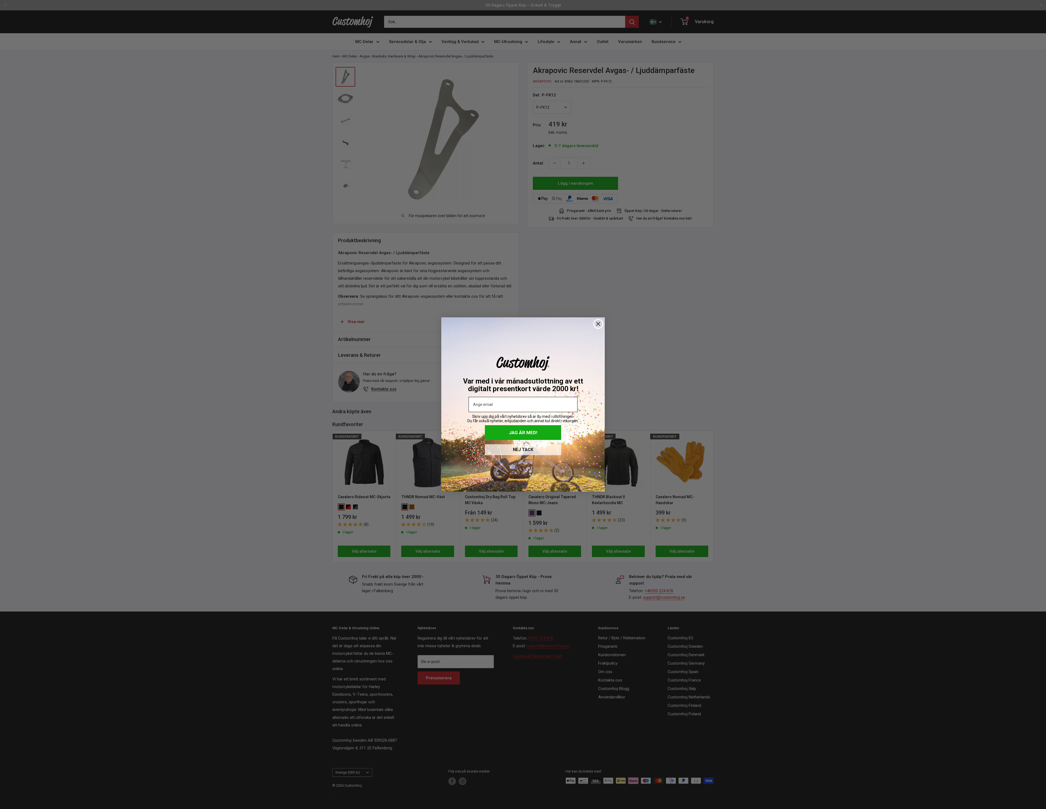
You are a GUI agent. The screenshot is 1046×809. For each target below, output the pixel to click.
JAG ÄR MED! (523, 432)
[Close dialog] (598, 324)
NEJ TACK (523, 449)
